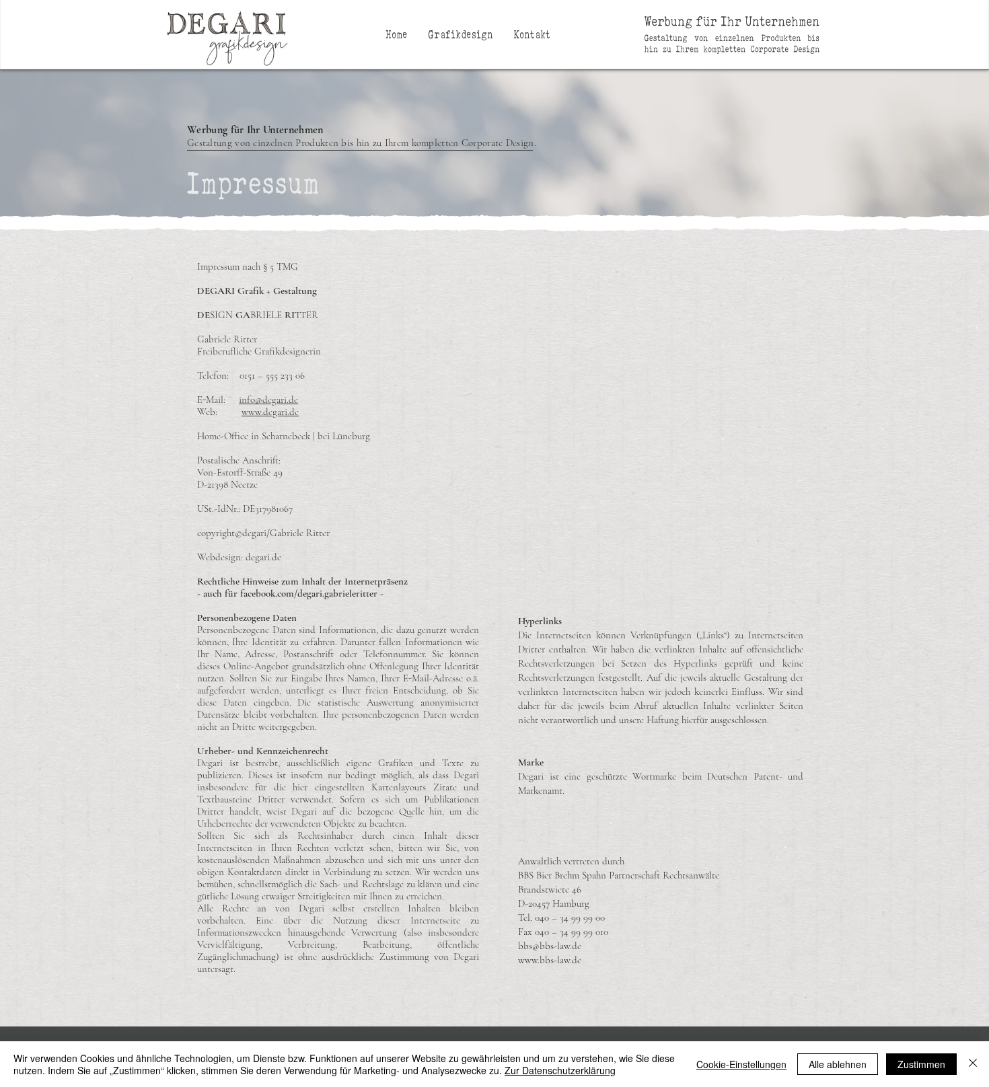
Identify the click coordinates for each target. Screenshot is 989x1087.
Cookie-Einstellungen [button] (741, 1064)
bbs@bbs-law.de (549, 946)
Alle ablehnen (838, 1064)
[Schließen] (973, 1064)
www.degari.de (270, 412)
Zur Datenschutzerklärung (560, 1070)
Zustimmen (921, 1064)
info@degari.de (268, 399)
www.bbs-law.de (549, 960)
